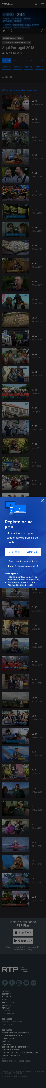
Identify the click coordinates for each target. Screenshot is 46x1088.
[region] (23, 544)
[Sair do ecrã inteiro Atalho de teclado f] (42, 1085)
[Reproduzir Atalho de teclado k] (4, 1085)
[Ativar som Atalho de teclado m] (10, 1085)
